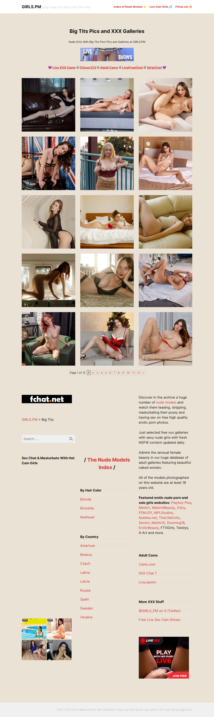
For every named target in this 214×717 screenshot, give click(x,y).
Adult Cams (109, 68)
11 (133, 372)
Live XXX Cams (64, 68)
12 (138, 372)
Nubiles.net (148, 518)
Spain (84, 599)
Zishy (181, 508)
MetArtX (158, 523)
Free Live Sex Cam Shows (159, 620)
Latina (85, 573)
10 (128, 372)
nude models (166, 402)
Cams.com (147, 564)
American (87, 546)
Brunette (87, 508)
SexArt (144, 523)
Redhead (87, 517)
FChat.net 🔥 (183, 6)
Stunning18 (176, 523)
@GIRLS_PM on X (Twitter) (160, 611)
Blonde (85, 499)
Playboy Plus (181, 503)
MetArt (144, 508)
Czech (85, 564)
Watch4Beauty (163, 508)
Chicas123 (88, 68)
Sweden (86, 608)
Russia (85, 590)
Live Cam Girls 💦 (160, 6)
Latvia (85, 581)
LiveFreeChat (132, 68)
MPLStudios (163, 513)
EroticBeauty (149, 528)
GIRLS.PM (31, 6)
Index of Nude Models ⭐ (130, 6)
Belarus (86, 555)
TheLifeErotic (169, 518)
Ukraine (86, 617)
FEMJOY (145, 513)
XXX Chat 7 (148, 573)
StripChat (154, 68)
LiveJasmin (147, 582)
